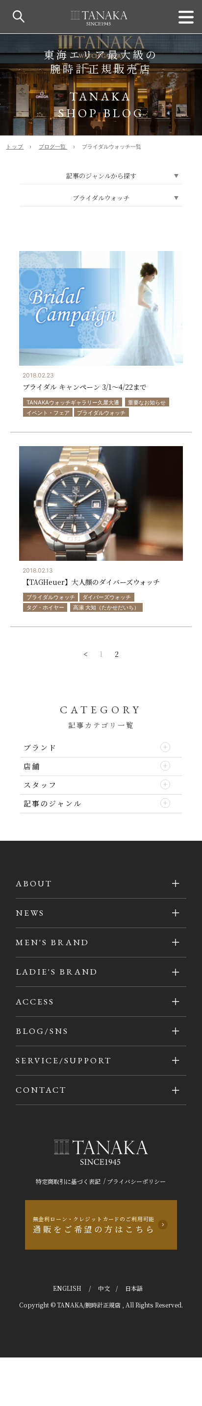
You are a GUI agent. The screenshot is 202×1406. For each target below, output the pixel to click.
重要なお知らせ (147, 402)
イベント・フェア (48, 412)
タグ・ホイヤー (45, 607)
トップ (15, 146)
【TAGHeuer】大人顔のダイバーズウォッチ (91, 582)
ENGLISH (68, 1288)
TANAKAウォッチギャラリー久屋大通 (72, 402)
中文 (104, 1288)
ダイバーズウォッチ (106, 597)
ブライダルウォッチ (101, 412)
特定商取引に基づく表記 (68, 1181)
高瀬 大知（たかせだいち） (106, 607)
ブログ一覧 (53, 146)
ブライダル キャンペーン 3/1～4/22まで (85, 387)
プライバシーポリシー (136, 1181)
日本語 (134, 1288)
